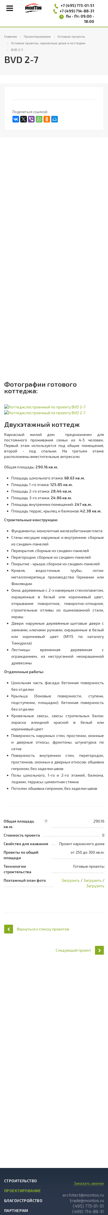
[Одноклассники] (46, 119)
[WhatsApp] (39, 119)
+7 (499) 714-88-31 (77, 11)
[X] (23, 119)
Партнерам (16, 1210)
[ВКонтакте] (15, 119)
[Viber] (31, 119)
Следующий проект (73, 950)
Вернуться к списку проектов (43, 929)
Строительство (20, 1180)
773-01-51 (85, 5)
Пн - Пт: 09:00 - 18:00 (80, 19)
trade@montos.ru (87, 1200)
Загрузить (70, 880)
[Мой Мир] (54, 119)
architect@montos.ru (83, 1194)
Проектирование (22, 1190)
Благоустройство (23, 1200)
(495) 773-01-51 (88, 1205)
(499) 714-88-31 (88, 1211)
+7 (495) (69, 5)
